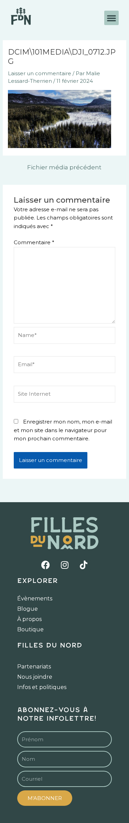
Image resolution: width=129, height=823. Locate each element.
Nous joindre (34, 677)
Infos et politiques (41, 687)
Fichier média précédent (64, 167)
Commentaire (34, 242)
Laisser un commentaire (39, 73)
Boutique (30, 629)
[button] (111, 18)
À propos (29, 619)
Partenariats (34, 666)
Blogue (27, 609)
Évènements (34, 598)
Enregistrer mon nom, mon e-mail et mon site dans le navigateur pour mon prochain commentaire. (63, 430)
